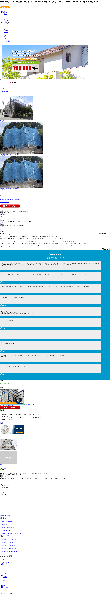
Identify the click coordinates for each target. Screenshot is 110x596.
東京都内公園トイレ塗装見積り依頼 (7, 521)
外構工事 (5, 21)
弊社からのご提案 (6, 38)
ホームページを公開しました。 (7, 88)
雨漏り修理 (5, 19)
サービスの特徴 (5, 22)
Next (2, 80)
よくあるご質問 (6, 40)
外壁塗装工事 (5, 576)
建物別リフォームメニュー (7, 12)
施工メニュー (4, 575)
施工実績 (5, 28)
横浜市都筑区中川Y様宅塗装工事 (7, 530)
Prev (1, 80)
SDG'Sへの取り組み (7, 41)
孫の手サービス (6, 35)
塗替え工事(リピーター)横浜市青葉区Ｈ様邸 (9, 548)
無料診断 (5, 31)
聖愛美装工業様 (4, 524)
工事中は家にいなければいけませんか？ (7, 419)
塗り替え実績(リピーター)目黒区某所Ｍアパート (9, 551)
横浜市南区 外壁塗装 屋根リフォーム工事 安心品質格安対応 (12, 533)
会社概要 (4, 36)
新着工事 (3, 582)
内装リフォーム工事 (7, 20)
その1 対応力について (7, 23)
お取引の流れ (6, 32)
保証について (4, 561)
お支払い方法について (5, 562)
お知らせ (5, 37)
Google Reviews (6, 30)
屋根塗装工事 (6, 17)
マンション (5, 14)
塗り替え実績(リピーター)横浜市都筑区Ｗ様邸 (9, 539)
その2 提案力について (7, 24)
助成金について (4, 563)
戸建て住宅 (4, 568)
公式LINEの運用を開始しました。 (7, 91)
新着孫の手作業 (6, 27)
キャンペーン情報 (6, 42)
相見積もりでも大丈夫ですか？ (6, 416)
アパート (5, 13)
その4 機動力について (6, 573)
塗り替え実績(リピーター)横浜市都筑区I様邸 (9, 545)
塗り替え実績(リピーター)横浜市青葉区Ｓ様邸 (9, 542)
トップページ (4, 11)
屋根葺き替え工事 (6, 18)
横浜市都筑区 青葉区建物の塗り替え (8, 527)
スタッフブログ (6, 39)
